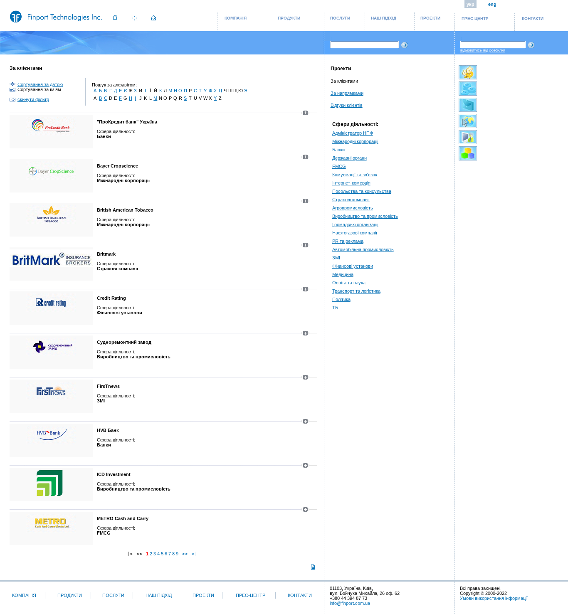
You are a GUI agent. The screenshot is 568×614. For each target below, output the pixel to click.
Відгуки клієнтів (347, 105)
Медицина (342, 274)
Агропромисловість (352, 207)
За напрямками (347, 93)
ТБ (335, 307)
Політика (341, 299)
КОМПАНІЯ (236, 18)
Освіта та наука (348, 282)
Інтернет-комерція (351, 182)
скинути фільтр (33, 99)
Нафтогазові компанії (354, 232)
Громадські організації (355, 224)
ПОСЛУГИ (340, 18)
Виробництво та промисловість (365, 216)
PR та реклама (347, 241)
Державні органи (349, 157)
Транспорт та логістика (356, 291)
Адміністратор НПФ (352, 133)
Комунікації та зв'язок (354, 174)
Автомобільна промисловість (363, 249)
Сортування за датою (40, 84)
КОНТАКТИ (532, 18)
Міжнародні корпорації (355, 141)
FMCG (339, 166)
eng (492, 4)
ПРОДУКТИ (289, 18)
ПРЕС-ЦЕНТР (475, 18)
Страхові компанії (351, 199)
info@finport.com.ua (350, 603)
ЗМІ (336, 257)
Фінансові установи (352, 266)
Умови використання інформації (494, 598)
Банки (338, 149)
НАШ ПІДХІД (383, 18)
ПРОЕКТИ (430, 18)
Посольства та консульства (361, 191)
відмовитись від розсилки (482, 50)
